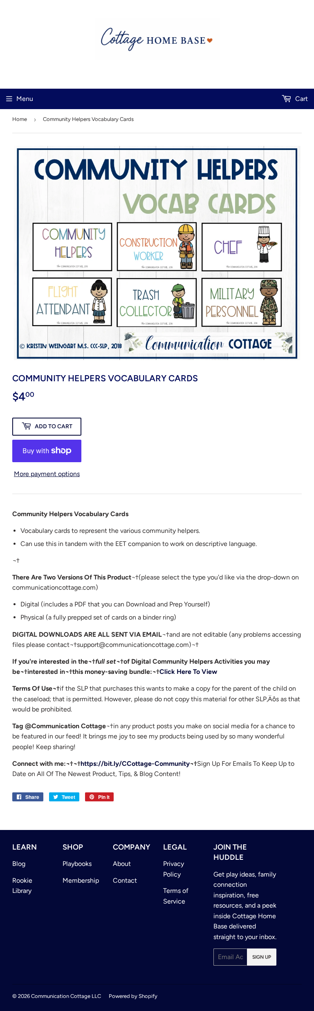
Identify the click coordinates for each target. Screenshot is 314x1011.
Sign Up (261, 957)
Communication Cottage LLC (66, 996)
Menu (24, 99)
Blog (18, 864)
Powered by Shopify (133, 996)
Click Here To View (188, 671)
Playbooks (77, 864)
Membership (81, 880)
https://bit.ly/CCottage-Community (135, 763)
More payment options (47, 474)
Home (19, 119)
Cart (301, 99)
